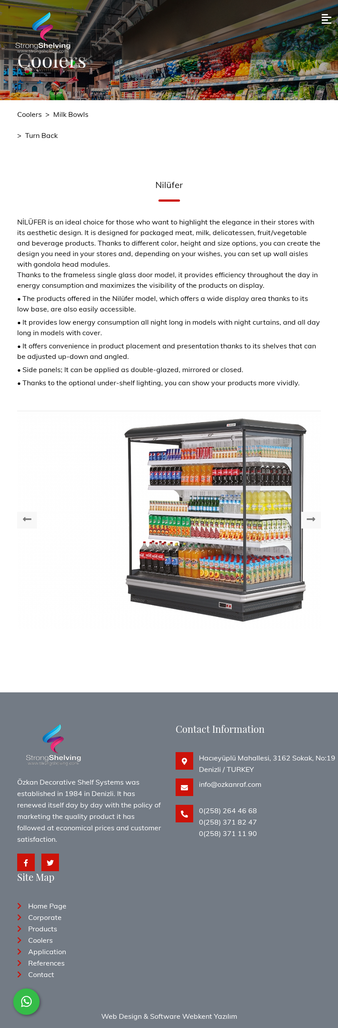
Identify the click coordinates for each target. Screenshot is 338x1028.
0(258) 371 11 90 (228, 833)
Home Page (47, 905)
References (46, 963)
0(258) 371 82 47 (228, 822)
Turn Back (41, 135)
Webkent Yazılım (209, 1016)
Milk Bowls (70, 114)
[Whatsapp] (26, 1001)
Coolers (29, 114)
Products (42, 928)
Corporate (45, 917)
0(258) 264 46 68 (228, 810)
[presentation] (27, 520)
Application (47, 951)
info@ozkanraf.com (230, 784)
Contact (41, 974)
